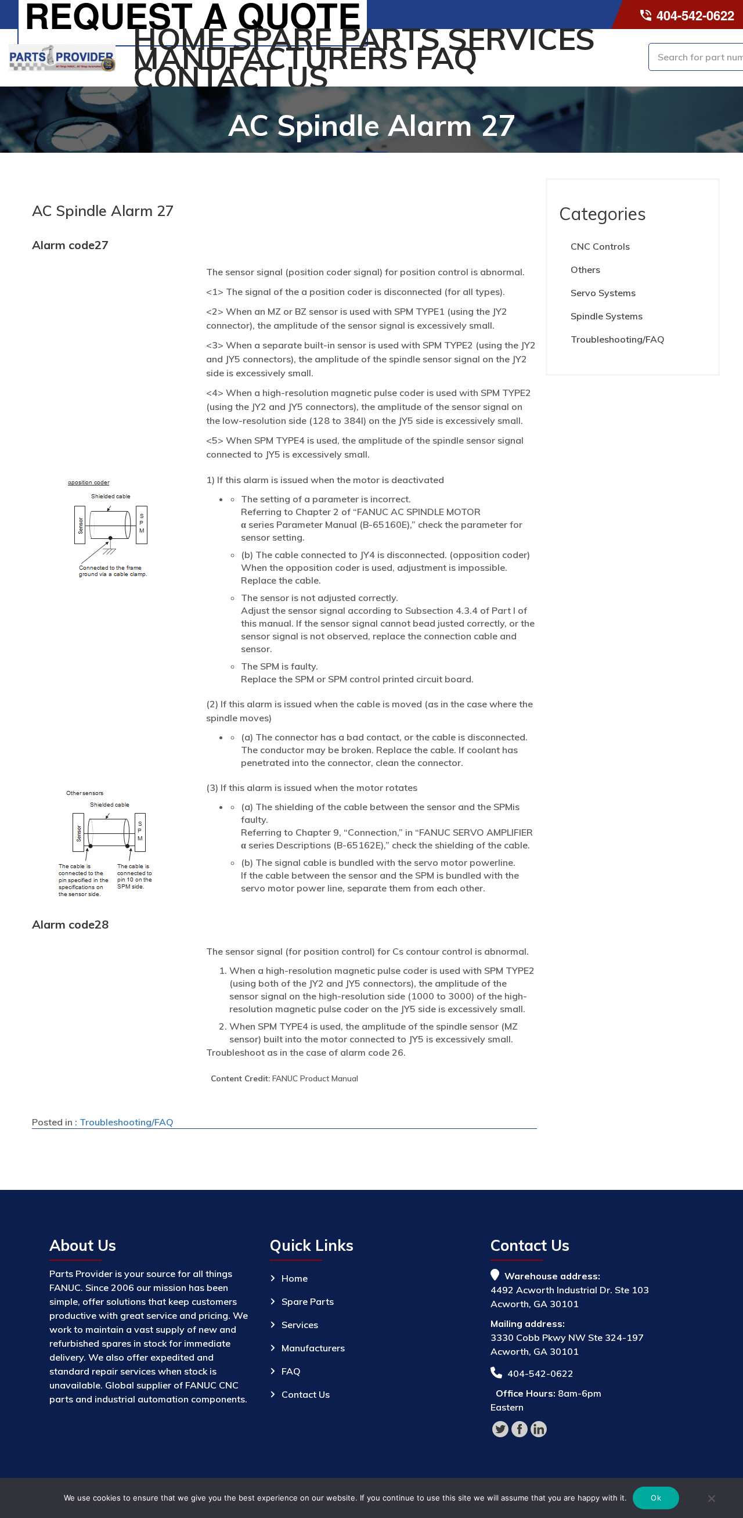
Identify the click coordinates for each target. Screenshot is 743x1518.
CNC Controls (600, 246)
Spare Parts (336, 38)
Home (179, 38)
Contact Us (231, 77)
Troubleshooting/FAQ (127, 1122)
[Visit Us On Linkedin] (538, 1428)
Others (585, 269)
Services (521, 38)
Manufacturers (270, 57)
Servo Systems (603, 292)
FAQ (446, 57)
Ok (656, 1497)
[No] (711, 1500)
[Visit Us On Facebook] (519, 1428)
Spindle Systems (607, 316)
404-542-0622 (693, 15)
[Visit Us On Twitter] (500, 1428)
